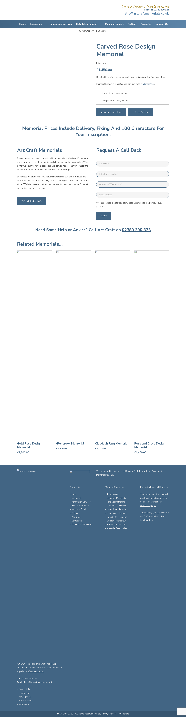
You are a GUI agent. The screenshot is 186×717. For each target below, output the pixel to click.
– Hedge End (23, 693)
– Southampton (24, 700)
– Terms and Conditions (81, 524)
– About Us (75, 517)
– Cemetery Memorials (115, 498)
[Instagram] (148, 528)
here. (151, 520)
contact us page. (148, 505)
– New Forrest (23, 696)
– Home (73, 494)
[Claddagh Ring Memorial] (112, 352)
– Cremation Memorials (115, 505)
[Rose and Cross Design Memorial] (151, 352)
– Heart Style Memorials (116, 509)
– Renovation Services (80, 501)
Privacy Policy (100, 713)
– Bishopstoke (23, 689)
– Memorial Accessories (116, 528)
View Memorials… (36, 671)
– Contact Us (76, 520)
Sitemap (125, 713)
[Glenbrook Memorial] (73, 352)
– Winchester (23, 704)
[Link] (40, 564)
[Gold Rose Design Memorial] (34, 352)
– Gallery (74, 513)
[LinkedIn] (154, 528)
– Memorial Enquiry (79, 509)
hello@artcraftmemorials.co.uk (38, 682)
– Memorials (75, 498)
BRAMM (129, 471)
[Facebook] (143, 528)
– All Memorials (112, 494)
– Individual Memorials (115, 524)
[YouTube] (160, 528)
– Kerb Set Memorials (115, 501)
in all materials (147, 84)
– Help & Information (79, 505)
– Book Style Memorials (116, 517)
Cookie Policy (114, 713)
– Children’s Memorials (115, 520)
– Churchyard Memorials (116, 513)
